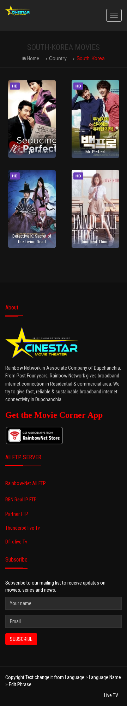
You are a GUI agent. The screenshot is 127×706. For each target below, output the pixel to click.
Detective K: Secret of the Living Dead (32, 238)
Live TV (111, 695)
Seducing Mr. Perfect (32, 151)
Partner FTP (16, 514)
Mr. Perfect (95, 151)
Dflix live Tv (16, 542)
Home (33, 58)
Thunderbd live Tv (22, 528)
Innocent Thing (95, 241)
